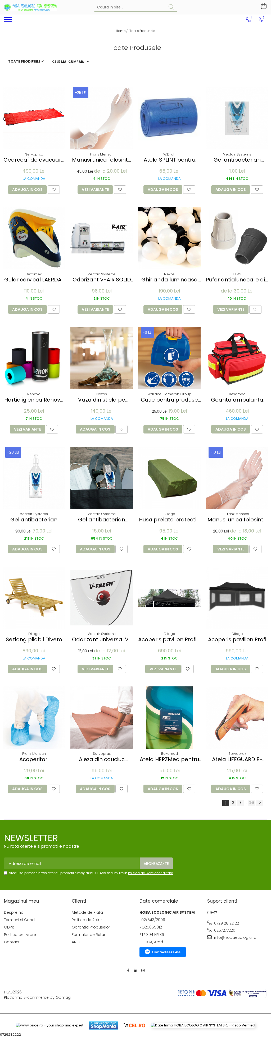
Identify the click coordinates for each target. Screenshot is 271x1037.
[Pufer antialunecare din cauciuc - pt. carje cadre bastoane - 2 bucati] (237, 238)
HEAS (237, 274)
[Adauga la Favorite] (54, 189)
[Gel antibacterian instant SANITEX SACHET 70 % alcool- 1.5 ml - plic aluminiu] (237, 118)
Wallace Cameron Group (169, 394)
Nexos (169, 274)
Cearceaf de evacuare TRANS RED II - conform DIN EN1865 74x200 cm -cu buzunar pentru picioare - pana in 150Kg (34, 160)
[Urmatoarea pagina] (259, 803)
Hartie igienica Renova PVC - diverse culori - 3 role (34, 400)
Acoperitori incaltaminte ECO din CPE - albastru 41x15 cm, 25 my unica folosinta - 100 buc (34, 759)
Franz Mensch (102, 154)
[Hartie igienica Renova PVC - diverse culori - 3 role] (34, 358)
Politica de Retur (87, 919)
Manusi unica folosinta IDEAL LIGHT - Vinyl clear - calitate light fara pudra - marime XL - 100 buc (237, 520)
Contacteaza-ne (166, 952)
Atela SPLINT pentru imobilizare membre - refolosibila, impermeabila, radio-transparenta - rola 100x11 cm (169, 160)
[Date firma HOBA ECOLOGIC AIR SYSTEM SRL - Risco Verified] (203, 1025)
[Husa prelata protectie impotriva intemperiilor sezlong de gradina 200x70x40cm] (169, 478)
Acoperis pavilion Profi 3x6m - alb (237, 640)
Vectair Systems (237, 154)
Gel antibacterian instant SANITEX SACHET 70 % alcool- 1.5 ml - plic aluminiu (237, 160)
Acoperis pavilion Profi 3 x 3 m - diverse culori (169, 640)
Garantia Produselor (91, 927)
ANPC (77, 942)
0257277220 (224, 930)
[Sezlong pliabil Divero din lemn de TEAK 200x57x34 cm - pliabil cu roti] (34, 598)
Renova (33, 394)
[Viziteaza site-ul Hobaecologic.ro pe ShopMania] (103, 1025)
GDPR (9, 927)
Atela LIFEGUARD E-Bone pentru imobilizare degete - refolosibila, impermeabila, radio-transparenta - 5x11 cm (237, 759)
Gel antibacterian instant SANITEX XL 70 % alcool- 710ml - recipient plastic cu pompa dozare (33, 520)
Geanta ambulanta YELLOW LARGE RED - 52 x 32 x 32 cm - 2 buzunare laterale (237, 400)
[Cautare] (171, 7)
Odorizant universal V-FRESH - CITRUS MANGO (102, 640)
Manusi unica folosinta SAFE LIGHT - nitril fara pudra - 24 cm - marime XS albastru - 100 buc (102, 160)
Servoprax (34, 154)
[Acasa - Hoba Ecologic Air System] (30, 7)
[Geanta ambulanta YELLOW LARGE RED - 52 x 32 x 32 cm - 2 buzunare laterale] (237, 358)
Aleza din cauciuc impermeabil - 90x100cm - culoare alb (102, 759)
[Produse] (8, 21)
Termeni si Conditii (21, 919)
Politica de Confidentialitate (150, 873)
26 (251, 802)
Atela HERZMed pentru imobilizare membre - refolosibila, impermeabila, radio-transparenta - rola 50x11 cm (169, 759)
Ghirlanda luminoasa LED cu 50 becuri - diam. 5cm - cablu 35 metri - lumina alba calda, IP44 (169, 280)
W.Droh (169, 154)
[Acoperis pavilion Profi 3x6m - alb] (237, 598)
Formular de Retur (88, 934)
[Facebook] (128, 970)
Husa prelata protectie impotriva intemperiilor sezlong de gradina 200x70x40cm (169, 520)
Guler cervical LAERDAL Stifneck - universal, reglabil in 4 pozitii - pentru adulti (34, 280)
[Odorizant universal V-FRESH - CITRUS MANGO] (101, 598)
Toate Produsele (142, 31)
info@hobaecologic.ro (234, 937)
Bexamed (34, 274)
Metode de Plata (87, 912)
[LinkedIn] (135, 970)
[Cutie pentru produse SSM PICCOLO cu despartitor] (169, 358)
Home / (122, 31)
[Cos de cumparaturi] (263, 6)
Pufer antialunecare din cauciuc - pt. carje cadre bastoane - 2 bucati (237, 280)
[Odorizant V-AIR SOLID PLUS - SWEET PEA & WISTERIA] (101, 238)
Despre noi (14, 912)
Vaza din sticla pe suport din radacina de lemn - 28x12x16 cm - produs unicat (101, 400)
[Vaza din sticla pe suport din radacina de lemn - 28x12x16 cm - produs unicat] (101, 358)
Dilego (169, 513)
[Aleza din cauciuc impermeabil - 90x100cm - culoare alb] (101, 717)
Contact (12, 942)
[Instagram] (143, 970)
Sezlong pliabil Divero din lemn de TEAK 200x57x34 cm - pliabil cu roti (34, 640)
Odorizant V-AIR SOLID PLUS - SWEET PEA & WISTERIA (102, 280)
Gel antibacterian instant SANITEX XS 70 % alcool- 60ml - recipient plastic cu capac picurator (102, 520)
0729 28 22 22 (226, 923)
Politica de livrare (20, 934)
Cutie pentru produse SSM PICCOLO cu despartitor (169, 400)
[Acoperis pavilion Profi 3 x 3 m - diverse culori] (169, 598)
